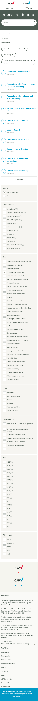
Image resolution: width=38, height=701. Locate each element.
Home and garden (12, 347)
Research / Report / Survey (16, 212)
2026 (10, 462)
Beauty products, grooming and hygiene (19, 308)
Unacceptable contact (8, 664)
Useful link (11, 241)
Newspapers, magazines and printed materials (18, 430)
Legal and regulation (13, 269)
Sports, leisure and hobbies (15, 329)
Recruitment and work (13, 344)
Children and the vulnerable (15, 265)
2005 (9, 526)
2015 (9, 501)
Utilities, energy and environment (17, 286)
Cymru (3, 675)
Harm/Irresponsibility (13, 396)
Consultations (12, 223)
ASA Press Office (6, 679)
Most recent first (12, 196)
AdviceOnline (12, 209)
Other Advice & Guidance (15, 245)
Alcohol (9, 326)
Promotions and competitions (16, 272)
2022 (10, 476)
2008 (9, 523)
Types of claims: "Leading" (17, 149)
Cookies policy (6, 660)
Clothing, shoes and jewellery (16, 351)
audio (9, 547)
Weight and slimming (13, 315)
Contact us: (5, 595)
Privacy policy (5, 656)
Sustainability (5, 687)
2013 (9, 508)
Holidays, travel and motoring (16, 294)
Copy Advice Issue (12, 410)
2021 (10, 480)
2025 (10, 465)
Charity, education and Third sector (17, 340)
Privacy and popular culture (15, 290)
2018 (10, 491)
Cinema (9, 449)
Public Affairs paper (14, 220)
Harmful (9, 400)
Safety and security (13, 379)
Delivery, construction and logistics (17, 336)
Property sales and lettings (15, 372)
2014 (9, 505)
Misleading (10, 393)
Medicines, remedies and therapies (17, 279)
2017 (9, 494)
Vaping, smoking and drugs (15, 311)
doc (9, 550)
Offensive (10, 403)
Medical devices (12, 358)
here (6, 644)
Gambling (9, 297)
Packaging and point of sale (15, 445)
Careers (3, 667)
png (9, 554)
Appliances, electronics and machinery (18, 354)
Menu (30, 8)
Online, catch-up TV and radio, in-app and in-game (20, 425)
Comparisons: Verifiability (17, 171)
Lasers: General (13, 130)
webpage (10, 543)
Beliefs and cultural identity (15, 365)
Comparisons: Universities (17, 120)
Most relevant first (12, 192)
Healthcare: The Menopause (18, 72)
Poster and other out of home (16, 442)
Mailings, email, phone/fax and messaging (20, 438)
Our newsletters (6, 683)
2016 (9, 498)
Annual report (12, 230)
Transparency (5, 671)
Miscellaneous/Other (13, 407)
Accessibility (5, 652)
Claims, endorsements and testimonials (19, 261)
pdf (9, 539)
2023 (10, 473)
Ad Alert (10, 234)
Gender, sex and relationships (16, 362)
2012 (9, 512)
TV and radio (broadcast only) (16, 434)
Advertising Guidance (15, 216)
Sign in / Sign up (10, 8)
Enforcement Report (14, 248)
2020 (10, 483)
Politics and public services (15, 376)
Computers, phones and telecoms (17, 304)
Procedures (11, 238)
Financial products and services (16, 319)
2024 (10, 469)
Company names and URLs (18, 139)
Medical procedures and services (17, 301)
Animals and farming (13, 369)
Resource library (7, 34)
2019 (10, 487)
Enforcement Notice (14, 227)
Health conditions (12, 333)
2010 (9, 519)
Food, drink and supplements (15, 276)
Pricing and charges (13, 283)
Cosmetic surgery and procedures (17, 322)
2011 (9, 516)
